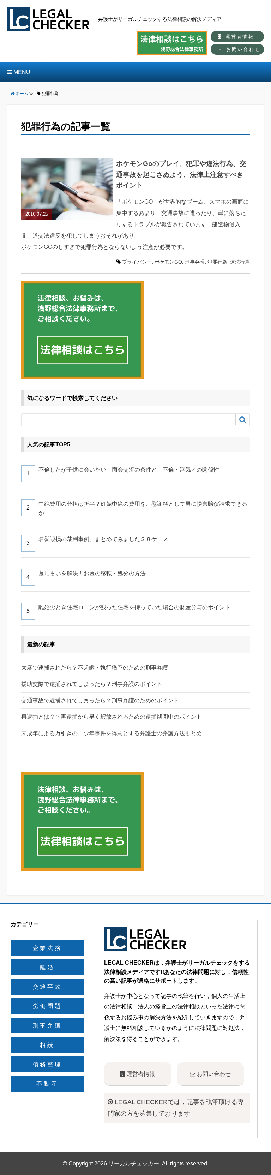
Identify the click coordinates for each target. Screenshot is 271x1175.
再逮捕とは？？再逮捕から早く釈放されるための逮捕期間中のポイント (111, 717)
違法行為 (240, 262)
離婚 (47, 967)
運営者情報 (238, 36)
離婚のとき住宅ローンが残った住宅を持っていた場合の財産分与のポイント (134, 607)
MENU (21, 72)
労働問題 (47, 1006)
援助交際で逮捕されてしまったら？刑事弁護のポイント (91, 684)
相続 (47, 1045)
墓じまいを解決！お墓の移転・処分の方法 (92, 573)
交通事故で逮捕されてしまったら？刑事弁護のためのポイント (100, 700)
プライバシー (137, 262)
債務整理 (47, 1064)
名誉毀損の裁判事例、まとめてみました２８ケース (103, 539)
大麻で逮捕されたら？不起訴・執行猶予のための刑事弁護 (94, 668)
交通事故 (47, 987)
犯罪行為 (217, 262)
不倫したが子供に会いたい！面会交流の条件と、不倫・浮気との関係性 (128, 470)
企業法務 (47, 948)
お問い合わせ (242, 49)
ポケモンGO (168, 262)
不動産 (47, 1084)
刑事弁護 (195, 262)
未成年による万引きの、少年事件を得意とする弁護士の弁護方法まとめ (111, 733)
